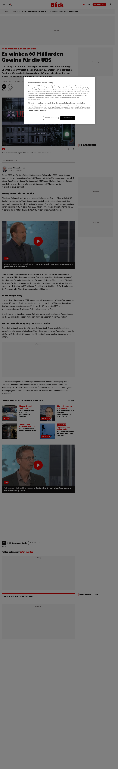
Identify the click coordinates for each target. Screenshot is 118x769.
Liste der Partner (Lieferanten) (37, 110)
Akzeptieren (67, 118)
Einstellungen (50, 118)
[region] (59, 100)
